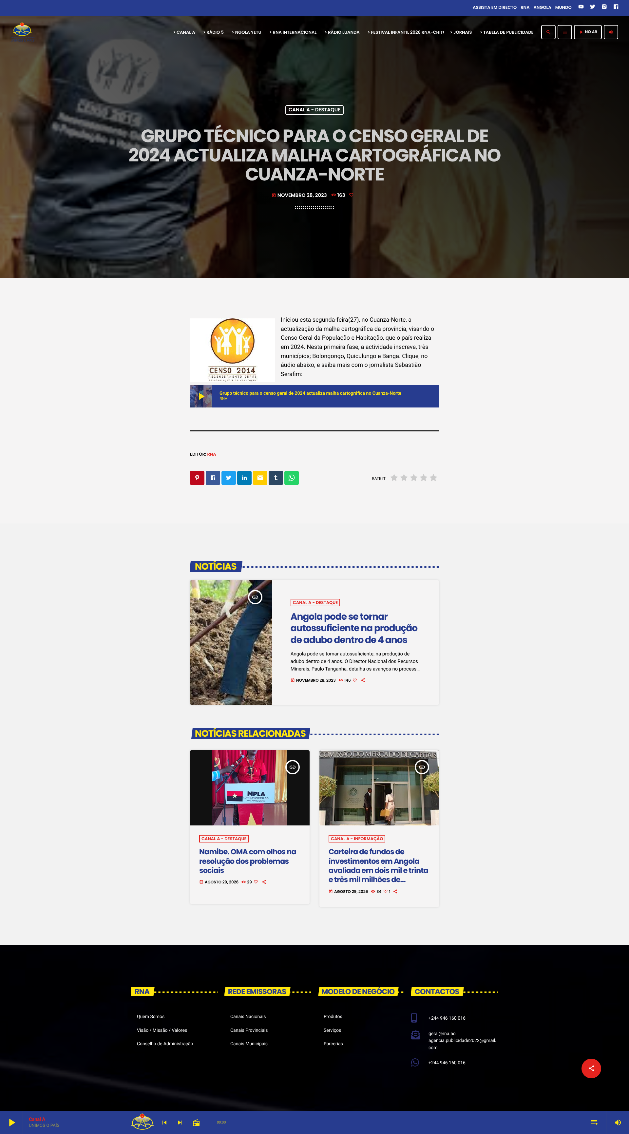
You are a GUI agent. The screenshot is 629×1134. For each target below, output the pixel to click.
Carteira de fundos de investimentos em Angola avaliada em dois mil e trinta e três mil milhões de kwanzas (378, 870)
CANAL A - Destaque (315, 110)
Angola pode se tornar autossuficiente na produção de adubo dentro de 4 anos (354, 628)
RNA (211, 454)
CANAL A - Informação (357, 839)
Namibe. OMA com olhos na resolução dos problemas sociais (247, 861)
